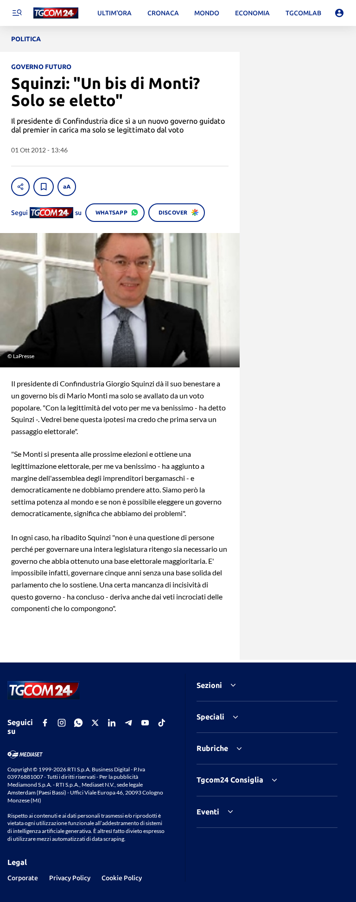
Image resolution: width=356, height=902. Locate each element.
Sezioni (209, 685)
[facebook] (45, 722)
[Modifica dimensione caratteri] (66, 186)
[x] (95, 722)
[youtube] (145, 722)
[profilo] (339, 13)
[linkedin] (111, 722)
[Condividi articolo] (20, 186)
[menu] (16, 13)
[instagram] (61, 722)
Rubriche (212, 748)
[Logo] (55, 13)
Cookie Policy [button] (122, 878)
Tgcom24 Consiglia (230, 780)
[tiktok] (161, 722)
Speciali (210, 717)
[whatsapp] (78, 722)
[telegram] (128, 722)
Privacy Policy (69, 878)
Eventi (208, 811)
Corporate (22, 878)
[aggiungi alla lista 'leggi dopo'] (43, 186)
